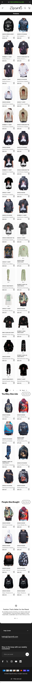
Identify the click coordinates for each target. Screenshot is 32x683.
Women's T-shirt (7, 56)
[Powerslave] (9, 406)
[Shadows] (23, 582)
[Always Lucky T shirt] (9, 299)
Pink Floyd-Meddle (7, 441)
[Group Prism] (9, 476)
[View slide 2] (17, 618)
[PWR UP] (9, 559)
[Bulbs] (23, 559)
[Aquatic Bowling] (9, 322)
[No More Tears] (23, 452)
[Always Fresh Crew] (23, 251)
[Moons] (23, 536)
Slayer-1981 (5, 36)
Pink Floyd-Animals (22, 310)
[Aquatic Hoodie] (9, 346)
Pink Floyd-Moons (22, 547)
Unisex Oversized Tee (23, 56)
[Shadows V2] (9, 582)
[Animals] (23, 299)
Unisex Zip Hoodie (22, 34)
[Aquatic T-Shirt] (23, 370)
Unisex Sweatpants (7, 285)
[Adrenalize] (23, 25)
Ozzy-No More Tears (22, 465)
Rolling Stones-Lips (22, 487)
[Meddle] (9, 428)
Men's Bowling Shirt (8, 332)
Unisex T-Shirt (6, 79)
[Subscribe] (27, 654)
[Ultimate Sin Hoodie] (23, 406)
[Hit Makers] (23, 428)
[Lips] (23, 476)
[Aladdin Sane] (23, 70)
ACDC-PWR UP (6, 570)
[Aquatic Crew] (23, 322)
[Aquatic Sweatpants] (23, 346)
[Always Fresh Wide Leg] (23, 275)
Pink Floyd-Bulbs (21, 570)
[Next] (29, 2)
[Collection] (9, 452)
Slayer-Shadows (21, 593)
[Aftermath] (9, 47)
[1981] (9, 25)
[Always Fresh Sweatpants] (9, 275)
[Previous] (2, 2)
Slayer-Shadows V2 (7, 593)
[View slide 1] (15, 618)
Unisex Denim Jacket (8, 34)
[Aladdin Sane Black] (9, 138)
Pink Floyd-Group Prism (8, 487)
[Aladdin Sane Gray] (23, 183)
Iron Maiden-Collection (8, 465)
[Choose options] (14, 37)
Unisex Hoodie (6, 102)
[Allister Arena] (9, 251)
